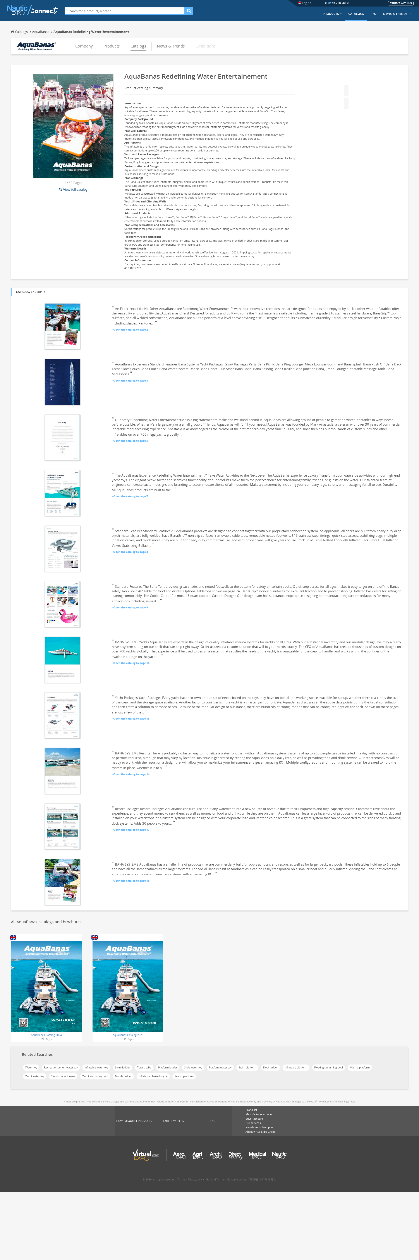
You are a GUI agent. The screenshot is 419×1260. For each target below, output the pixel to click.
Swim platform (247, 1067)
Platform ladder (167, 1067)
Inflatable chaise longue (153, 1076)
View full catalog (75, 189)
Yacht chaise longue (63, 1076)
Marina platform (360, 1067)
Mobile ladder (123, 1076)
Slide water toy (193, 1067)
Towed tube (144, 1067)
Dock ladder (270, 1067)
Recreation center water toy (61, 1067)
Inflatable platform (296, 1067)
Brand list (251, 1110)
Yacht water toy (34, 1076)
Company (84, 46)
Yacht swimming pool (95, 1076)
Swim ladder (122, 1067)
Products (331, 14)
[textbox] (125, 11)
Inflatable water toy (96, 1067)
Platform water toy (220, 1067)
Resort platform (184, 1076)
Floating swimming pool (328, 1067)
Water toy (31, 1067)
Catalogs (356, 14)
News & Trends (395, 14)
